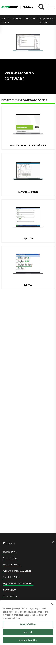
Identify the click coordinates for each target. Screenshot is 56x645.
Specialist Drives (11, 577)
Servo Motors (10, 596)
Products (17, 18)
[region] (28, 622)
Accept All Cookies (28, 640)
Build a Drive (10, 551)
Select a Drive (10, 558)
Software (30, 18)
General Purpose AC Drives (17, 570)
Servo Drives (9, 589)
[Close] (52, 604)
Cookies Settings (28, 624)
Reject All (28, 632)
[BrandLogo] (9, 7)
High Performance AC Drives (18, 583)
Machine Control (12, 564)
